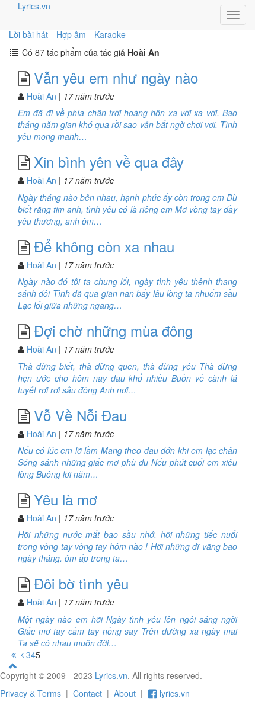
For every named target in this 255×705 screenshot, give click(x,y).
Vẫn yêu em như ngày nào (116, 77)
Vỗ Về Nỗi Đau (80, 415)
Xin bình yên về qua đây (109, 161)
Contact (87, 693)
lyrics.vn (173, 693)
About (125, 693)
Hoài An (41, 96)
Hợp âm (71, 34)
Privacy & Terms (30, 693)
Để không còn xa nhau (104, 246)
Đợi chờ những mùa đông (113, 330)
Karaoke (110, 34)
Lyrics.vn (34, 6)
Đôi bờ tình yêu (81, 583)
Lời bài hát (28, 34)
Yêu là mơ (65, 499)
